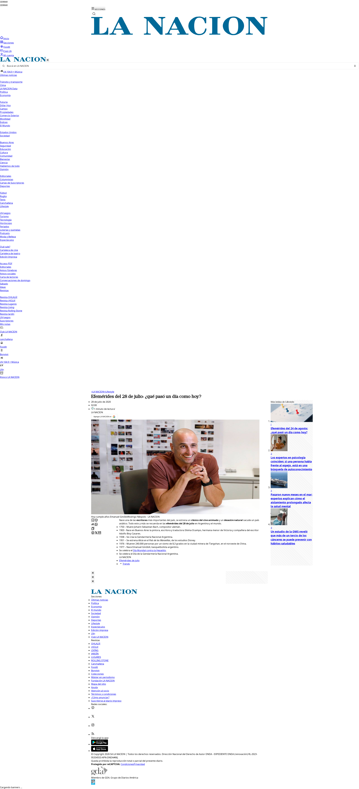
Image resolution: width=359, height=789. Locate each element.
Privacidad (139, 764)
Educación (5, 149)
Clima (3, 85)
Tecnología (5, 219)
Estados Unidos (8, 132)
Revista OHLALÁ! (8, 297)
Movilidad (5, 118)
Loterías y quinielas (10, 229)
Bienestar (5, 159)
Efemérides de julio (129, 560)
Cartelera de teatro (10, 253)
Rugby (3, 196)
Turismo (4, 216)
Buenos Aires (7, 142)
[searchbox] (178, 66)
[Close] (93, 573)
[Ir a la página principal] (179, 34)
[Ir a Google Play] (99, 744)
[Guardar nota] (93, 520)
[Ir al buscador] (94, 14)
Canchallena (6, 203)
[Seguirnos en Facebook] (93, 708)
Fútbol (3, 192)
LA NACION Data (8, 88)
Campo (4, 108)
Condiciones (127, 764)
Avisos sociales (8, 273)
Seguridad (5, 145)
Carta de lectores (9, 277)
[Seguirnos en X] (93, 717)
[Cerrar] (47, 60)
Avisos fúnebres (8, 270)
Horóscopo (6, 223)
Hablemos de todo (10, 166)
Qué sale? (5, 246)
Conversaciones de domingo (15, 280)
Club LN (7, 51)
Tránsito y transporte (11, 81)
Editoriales (5, 176)
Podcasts (5, 233)
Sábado (4, 283)
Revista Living (7, 307)
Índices (4, 122)
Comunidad (6, 155)
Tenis (2, 199)
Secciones (8, 42)
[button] (179, 218)
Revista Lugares (8, 303)
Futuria (4, 102)
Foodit (6, 47)
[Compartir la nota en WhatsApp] (96, 524)
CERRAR (4, 2)
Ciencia (4, 162)
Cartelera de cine (9, 250)
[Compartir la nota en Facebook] (93, 533)
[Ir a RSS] (93, 734)
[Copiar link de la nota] (93, 529)
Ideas (3, 287)
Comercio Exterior (9, 115)
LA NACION (97, 391)
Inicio (6, 38)
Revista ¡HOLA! (7, 300)
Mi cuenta (8, 55)
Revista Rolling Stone (11, 310)
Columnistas (6, 179)
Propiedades (6, 112)
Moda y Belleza (8, 236)
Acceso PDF (6, 263)
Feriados (4, 226)
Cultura (4, 152)
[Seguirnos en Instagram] (93, 725)
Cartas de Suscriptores (12, 182)
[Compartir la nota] (93, 524)
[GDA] (99, 774)
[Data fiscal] (93, 783)
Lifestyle (109, 391)
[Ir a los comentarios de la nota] (96, 520)
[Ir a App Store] (99, 750)
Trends (126, 563)
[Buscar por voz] (355, 66)
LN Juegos (5, 213)
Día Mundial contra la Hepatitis (149, 550)
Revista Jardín (7, 314)
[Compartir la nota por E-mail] (99, 533)
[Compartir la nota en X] (96, 533)
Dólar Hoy (5, 105)
